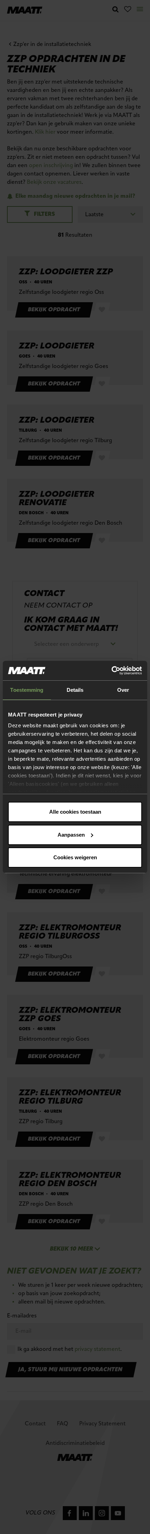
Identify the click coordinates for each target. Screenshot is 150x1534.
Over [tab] (123, 690)
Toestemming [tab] (26, 690)
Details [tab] (75, 690)
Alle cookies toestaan (75, 812)
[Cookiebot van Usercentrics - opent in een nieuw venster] (111, 670)
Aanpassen (71, 835)
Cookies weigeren (75, 857)
